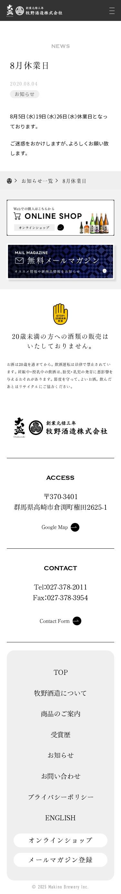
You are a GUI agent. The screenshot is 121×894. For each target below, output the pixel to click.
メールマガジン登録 (60, 860)
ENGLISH (60, 818)
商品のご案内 (61, 714)
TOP (61, 672)
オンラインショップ (60, 840)
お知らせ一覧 (37, 181)
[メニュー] (112, 10)
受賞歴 (61, 734)
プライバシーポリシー (60, 797)
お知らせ (25, 93)
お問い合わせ (61, 776)
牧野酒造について (60, 693)
